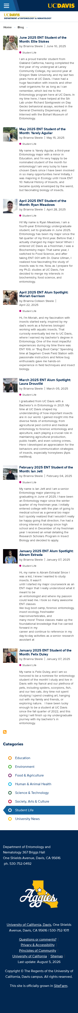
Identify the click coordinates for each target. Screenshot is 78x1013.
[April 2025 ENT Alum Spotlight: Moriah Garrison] (10, 297)
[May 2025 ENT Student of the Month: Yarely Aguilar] (10, 134)
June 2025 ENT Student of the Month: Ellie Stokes (43, 39)
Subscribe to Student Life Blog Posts (4, 732)
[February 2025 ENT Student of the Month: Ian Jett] (10, 472)
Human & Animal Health (33, 783)
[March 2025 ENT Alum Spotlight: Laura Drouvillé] (10, 385)
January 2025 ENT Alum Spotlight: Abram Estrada (46, 552)
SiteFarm (60, 985)
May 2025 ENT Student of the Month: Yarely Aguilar (42, 131)
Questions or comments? (37, 939)
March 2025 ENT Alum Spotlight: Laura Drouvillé (45, 381)
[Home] (37, 16)
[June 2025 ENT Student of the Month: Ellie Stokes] (10, 42)
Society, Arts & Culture (32, 801)
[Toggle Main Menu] (6, 5)
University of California (29, 956)
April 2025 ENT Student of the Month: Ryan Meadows (42, 202)
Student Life (29, 52)
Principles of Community (37, 950)
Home (7, 27)
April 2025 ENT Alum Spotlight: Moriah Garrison (43, 294)
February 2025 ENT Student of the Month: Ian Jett (46, 469)
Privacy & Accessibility (38, 944)
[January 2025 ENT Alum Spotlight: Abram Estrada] (10, 556)
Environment (24, 766)
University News (27, 818)
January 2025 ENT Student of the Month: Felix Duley (45, 652)
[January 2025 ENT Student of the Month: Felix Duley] (10, 655)
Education (22, 757)
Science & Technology (32, 792)
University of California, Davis (29, 924)
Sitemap (56, 956)
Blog (21, 27)
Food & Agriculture (29, 775)
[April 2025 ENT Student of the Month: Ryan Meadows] (10, 205)
